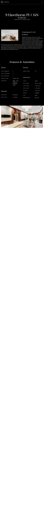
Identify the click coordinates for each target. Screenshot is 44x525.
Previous (3, 126)
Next (6, 126)
